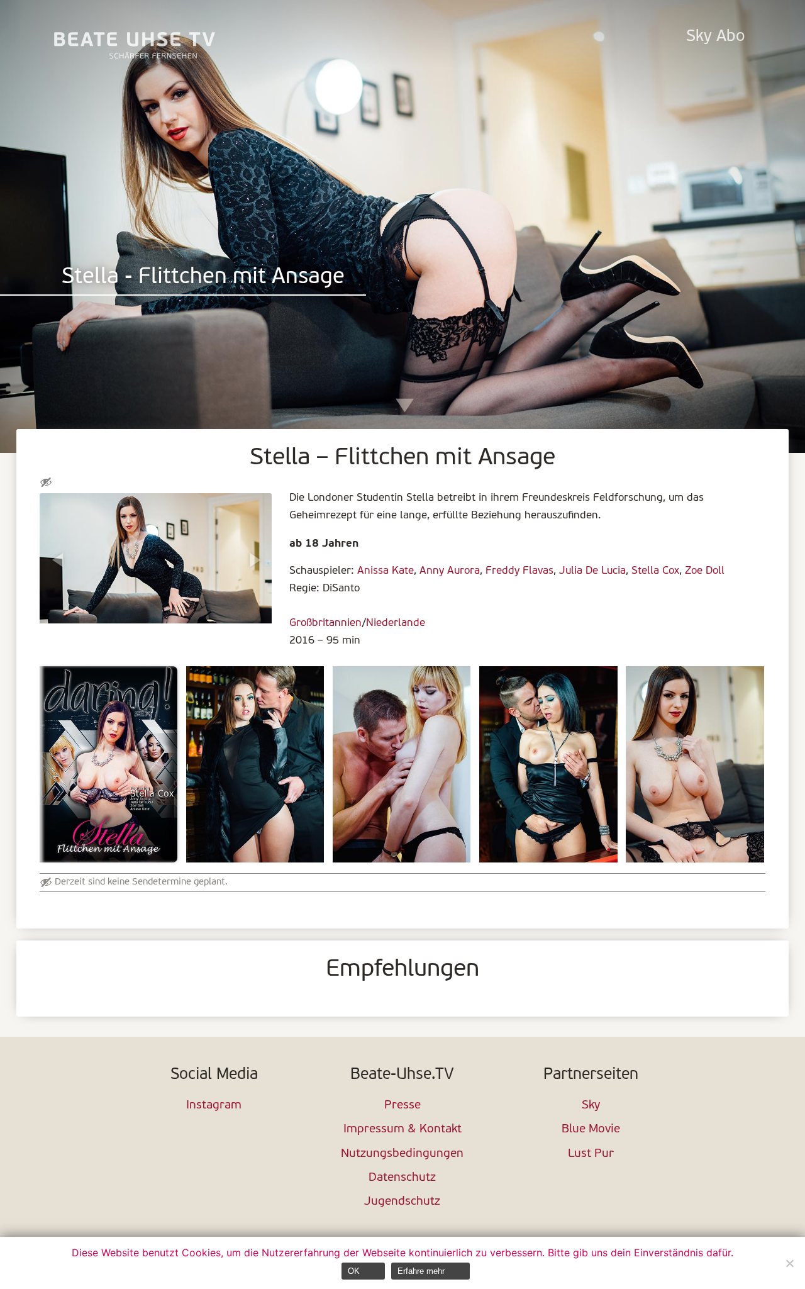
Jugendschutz (402, 1202)
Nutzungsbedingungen (402, 1154)
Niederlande (395, 623)
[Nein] (789, 1263)
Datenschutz (402, 1178)
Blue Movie (591, 1130)
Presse (402, 1106)
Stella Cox (655, 571)
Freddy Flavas (519, 571)
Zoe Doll (704, 571)
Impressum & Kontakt (402, 1130)
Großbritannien (325, 623)
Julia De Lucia (592, 571)
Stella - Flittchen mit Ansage (203, 278)
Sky (591, 1106)
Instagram (214, 1106)
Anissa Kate (385, 571)
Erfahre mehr (421, 1271)
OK (354, 1271)
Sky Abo (715, 37)
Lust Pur (591, 1154)
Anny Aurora (449, 571)
